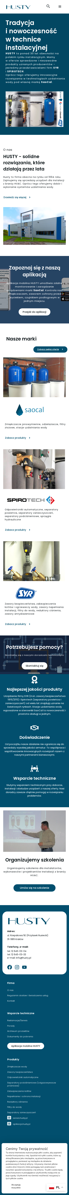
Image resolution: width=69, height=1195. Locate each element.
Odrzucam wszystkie (38, 1186)
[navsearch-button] (48, 6)
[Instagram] (17, 967)
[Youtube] (24, 967)
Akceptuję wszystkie (16, 1186)
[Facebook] (9, 967)
